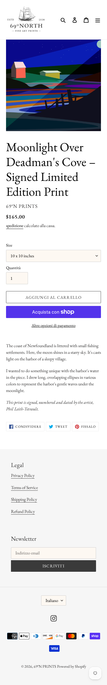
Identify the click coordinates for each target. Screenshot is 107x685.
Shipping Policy (24, 499)
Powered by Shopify (71, 666)
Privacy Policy (23, 475)
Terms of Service (24, 487)
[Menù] (97, 19)
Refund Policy (23, 511)
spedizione (14, 225)
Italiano (52, 600)
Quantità (13, 267)
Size (9, 245)
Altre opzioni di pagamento (53, 325)
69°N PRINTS (45, 666)
